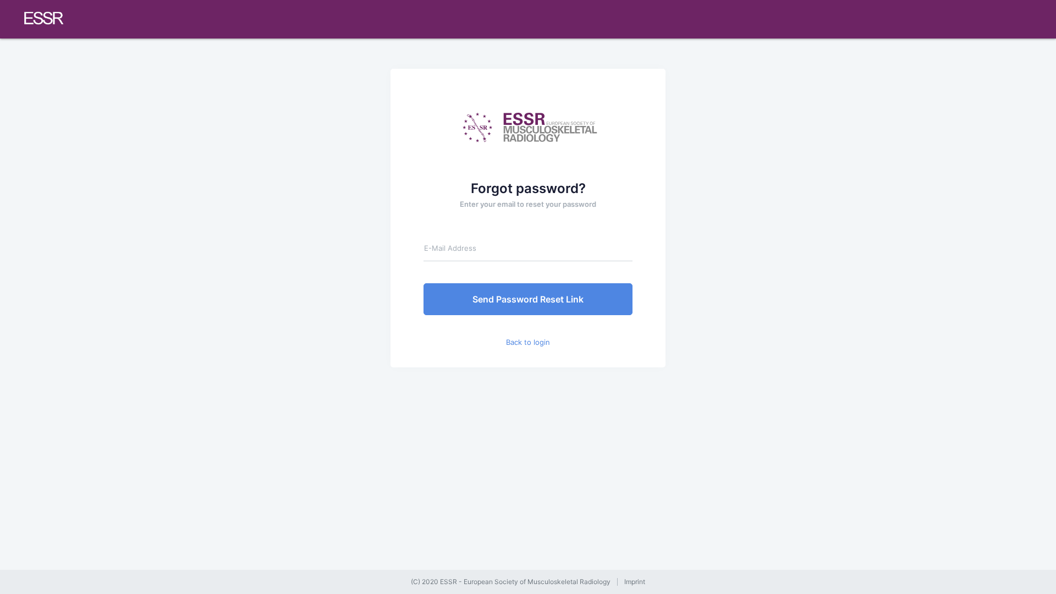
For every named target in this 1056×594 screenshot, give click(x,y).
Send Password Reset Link (528, 299)
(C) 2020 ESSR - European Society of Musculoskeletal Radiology (510, 582)
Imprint (634, 582)
